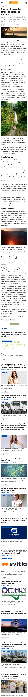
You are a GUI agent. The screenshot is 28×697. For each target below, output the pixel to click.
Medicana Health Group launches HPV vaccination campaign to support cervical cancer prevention (13, 613)
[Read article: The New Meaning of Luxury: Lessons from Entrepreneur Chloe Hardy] (14, 500)
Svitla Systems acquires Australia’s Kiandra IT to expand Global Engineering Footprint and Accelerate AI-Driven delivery (14, 551)
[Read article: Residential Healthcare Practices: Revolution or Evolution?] (14, 593)
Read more (6, 359)
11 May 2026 (13, 555)
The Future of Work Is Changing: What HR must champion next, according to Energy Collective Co (13, 334)
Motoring (4, 402)
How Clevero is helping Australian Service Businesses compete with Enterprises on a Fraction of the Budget (13, 644)
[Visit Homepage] (13, 2)
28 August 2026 (14, 338)
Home (2, 6)
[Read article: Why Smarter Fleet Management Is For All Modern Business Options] (14, 407)
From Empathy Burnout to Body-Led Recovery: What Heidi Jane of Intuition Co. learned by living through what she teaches (13, 365)
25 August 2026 (14, 369)
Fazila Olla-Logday (6, 399)
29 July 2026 (13, 399)
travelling (12, 319)
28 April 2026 (13, 648)
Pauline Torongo (5, 338)
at (2, 465)
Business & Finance (7, 341)
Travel (6, 6)
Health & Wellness (7, 620)
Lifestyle (4, 372)
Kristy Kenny (8, 24)
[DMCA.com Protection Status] (14, 324)
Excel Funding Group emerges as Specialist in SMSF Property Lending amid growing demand (14, 520)
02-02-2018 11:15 (17, 24)
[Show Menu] (2, 2)
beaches (7, 319)
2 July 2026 (13, 462)
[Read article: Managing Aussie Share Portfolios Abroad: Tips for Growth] (14, 470)
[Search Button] (26, 2)
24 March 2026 (14, 678)
